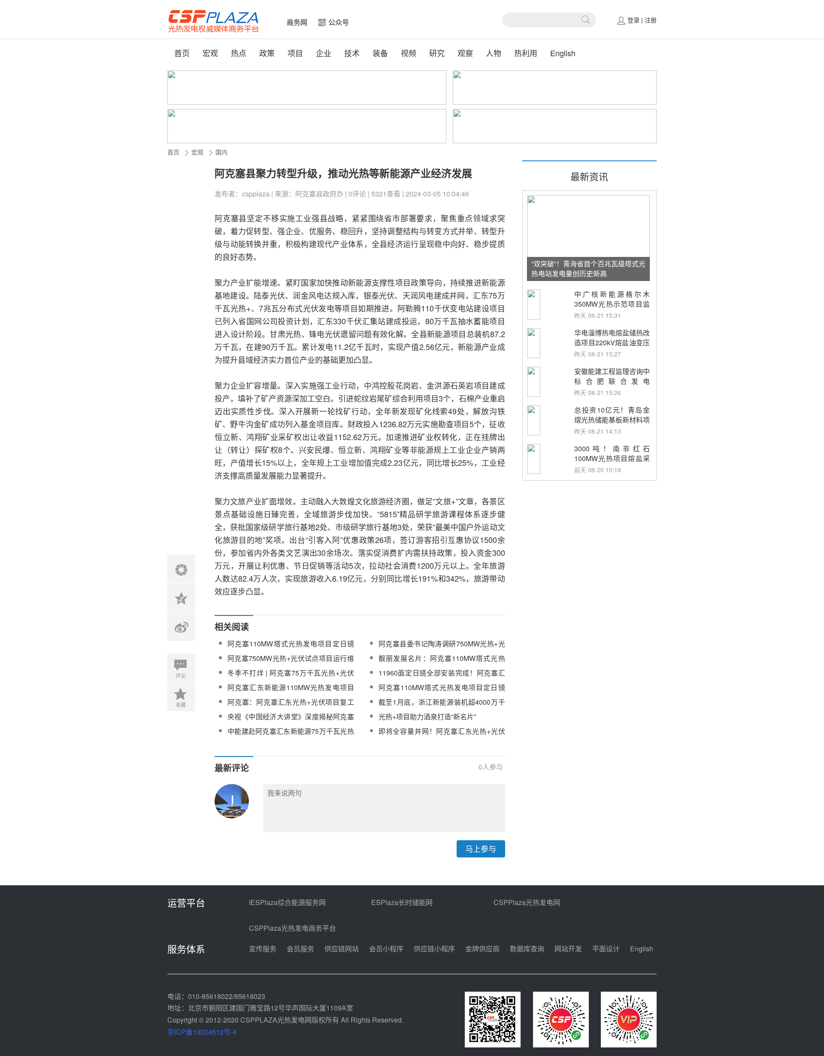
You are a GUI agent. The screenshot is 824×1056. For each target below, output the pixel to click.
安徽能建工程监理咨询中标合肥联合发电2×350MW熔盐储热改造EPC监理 (612, 386)
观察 (465, 52)
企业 (323, 52)
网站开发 (568, 948)
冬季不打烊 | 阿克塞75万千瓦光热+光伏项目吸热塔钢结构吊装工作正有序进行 (290, 678)
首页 (182, 52)
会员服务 (300, 948)
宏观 (210, 52)
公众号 (338, 22)
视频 (408, 52)
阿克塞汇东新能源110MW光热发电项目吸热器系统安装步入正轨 (290, 692)
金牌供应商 (482, 948)
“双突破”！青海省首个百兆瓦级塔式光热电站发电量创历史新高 (588, 268)
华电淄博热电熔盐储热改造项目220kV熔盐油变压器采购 (612, 342)
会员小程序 (386, 948)
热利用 (525, 52)
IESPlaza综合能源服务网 (287, 902)
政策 (267, 52)
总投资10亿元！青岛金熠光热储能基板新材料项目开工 (612, 419)
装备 (380, 52)
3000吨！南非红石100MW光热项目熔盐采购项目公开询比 (612, 458)
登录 (633, 19)
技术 (352, 52)
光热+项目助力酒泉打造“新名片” (427, 716)
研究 (437, 52)
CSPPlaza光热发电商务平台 (292, 928)
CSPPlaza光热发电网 (527, 902)
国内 (221, 152)
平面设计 (606, 948)
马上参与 (480, 848)
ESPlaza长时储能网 (402, 902)
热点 (238, 52)
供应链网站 (341, 948)
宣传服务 (262, 948)
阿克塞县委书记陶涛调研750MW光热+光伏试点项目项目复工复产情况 (442, 649)
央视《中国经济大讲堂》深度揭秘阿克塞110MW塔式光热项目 (290, 722)
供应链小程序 (434, 948)
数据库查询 (527, 948)
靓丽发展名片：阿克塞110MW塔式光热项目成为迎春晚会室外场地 (442, 663)
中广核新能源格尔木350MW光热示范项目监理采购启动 (612, 304)
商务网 (297, 22)
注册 (651, 19)
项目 (295, 52)
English (563, 52)
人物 (493, 52)
